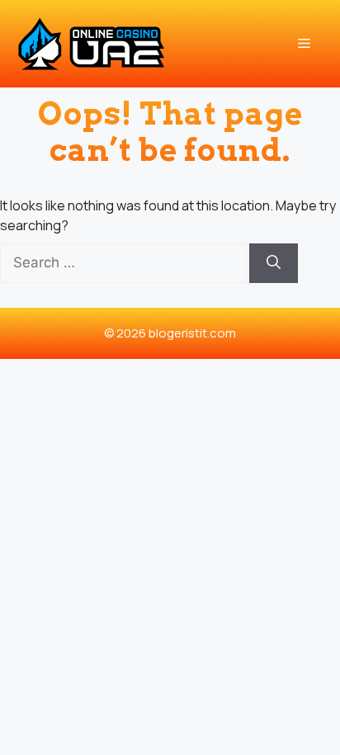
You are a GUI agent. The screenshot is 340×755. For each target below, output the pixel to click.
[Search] (273, 263)
